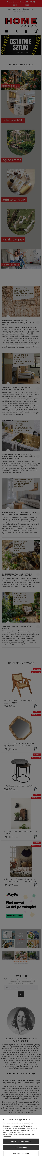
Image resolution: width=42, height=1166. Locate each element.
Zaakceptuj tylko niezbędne (21, 1141)
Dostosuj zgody (21, 1147)
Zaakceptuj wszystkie (21, 1153)
